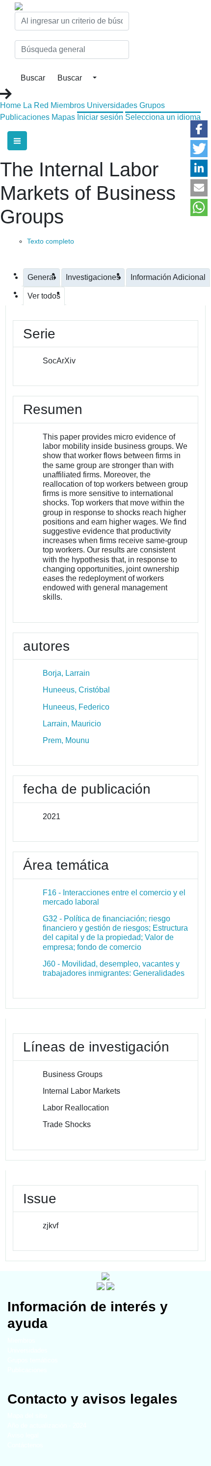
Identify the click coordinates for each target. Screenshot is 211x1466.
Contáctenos (25, 1445)
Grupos (152, 105)
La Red (36, 105)
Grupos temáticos (32, 1360)
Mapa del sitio (27, 1415)
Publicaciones (25, 117)
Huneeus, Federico (76, 707)
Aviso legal (23, 1435)
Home (10, 105)
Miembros (68, 105)
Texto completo (50, 241)
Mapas (63, 117)
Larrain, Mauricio (72, 723)
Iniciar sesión (100, 117)
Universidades (112, 105)
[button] (199, 129)
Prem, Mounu (66, 740)
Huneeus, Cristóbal (76, 690)
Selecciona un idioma (163, 117)
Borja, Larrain (66, 673)
